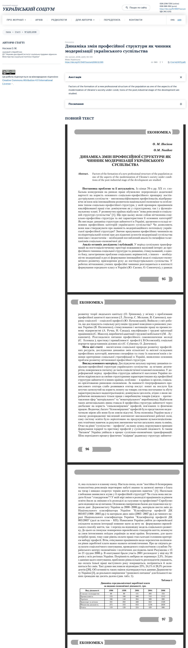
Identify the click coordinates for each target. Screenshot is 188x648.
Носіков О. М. (9, 48)
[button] (136, 8)
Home (8, 32)
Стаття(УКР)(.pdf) (178, 62)
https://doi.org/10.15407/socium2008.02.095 (84, 62)
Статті (17, 32)
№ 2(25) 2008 (30, 32)
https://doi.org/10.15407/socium (173, 9)
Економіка (69, 42)
